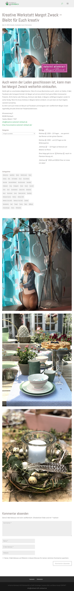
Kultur (4, 189)
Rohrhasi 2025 (21, 197)
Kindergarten (16, 186)
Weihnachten (18, 208)
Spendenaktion (6, 204)
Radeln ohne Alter (21, 193)
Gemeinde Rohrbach (12, 182)
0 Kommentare (28, 25)
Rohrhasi (14, 197)
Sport (11, 204)
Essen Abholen (26, 178)
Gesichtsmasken (21, 182)
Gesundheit (29, 182)
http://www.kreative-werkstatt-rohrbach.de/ (17, 125)
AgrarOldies (12, 175)
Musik (4, 193)
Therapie (16, 204)
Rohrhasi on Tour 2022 (7, 200)
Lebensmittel (21, 189)
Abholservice (5, 175)
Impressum (31, 579)
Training (20, 204)
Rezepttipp (29, 193)
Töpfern (25, 204)
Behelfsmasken (24, 175)
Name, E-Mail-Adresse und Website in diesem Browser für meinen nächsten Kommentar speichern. (36, 558)
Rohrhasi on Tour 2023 (18, 200)
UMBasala (31, 204)
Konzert (26, 186)
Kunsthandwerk (14, 189)
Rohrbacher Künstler (7, 197)
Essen (20, 178)
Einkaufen (12, 25)
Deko (9, 178)
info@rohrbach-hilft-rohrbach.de (37, 588)
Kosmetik (31, 186)
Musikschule (9, 193)
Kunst (22, 25)
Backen (17, 175)
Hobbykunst (5, 186)
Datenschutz (40, 579)
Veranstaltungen (6, 208)
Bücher (30, 175)
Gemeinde (5, 182)
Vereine (12, 208)
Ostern (15, 193)
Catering (4, 178)
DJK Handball (14, 178)
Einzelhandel (18, 25)
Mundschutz (28, 189)
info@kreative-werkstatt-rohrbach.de (14, 122)
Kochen (21, 186)
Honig (10, 186)
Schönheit (26, 200)
